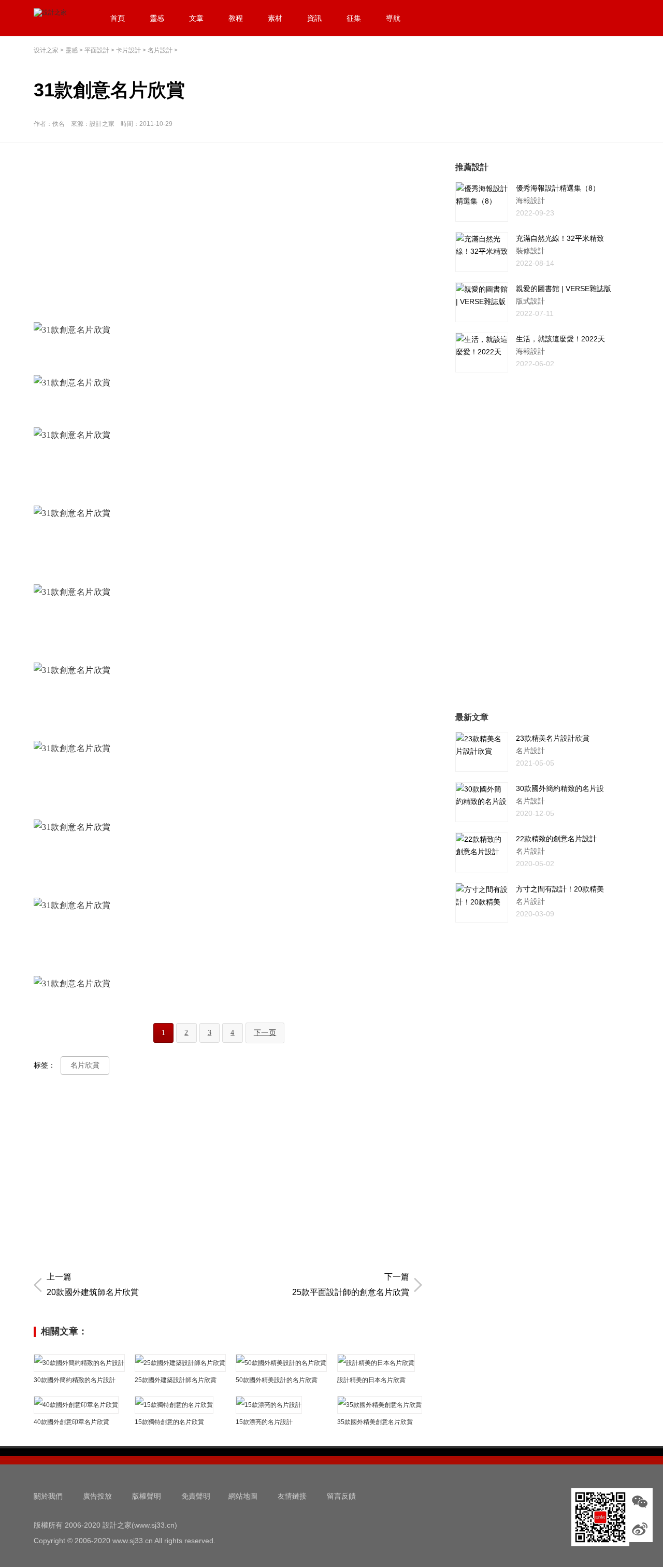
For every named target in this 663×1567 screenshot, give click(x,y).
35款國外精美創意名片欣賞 (375, 1422)
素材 (275, 18)
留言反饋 (341, 1496)
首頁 (117, 18)
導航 (393, 18)
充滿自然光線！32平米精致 (560, 238)
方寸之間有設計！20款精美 (560, 889)
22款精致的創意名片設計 (556, 839)
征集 (354, 18)
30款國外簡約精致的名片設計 (75, 1380)
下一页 (265, 1033)
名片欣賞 (84, 1065)
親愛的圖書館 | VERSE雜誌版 (563, 288)
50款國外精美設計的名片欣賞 (277, 1380)
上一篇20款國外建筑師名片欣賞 (93, 1284)
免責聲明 (195, 1496)
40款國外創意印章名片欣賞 (71, 1422)
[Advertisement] (230, 233)
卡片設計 (128, 50)
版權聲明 (146, 1496)
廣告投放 (97, 1496)
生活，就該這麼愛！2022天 (560, 339)
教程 (235, 18)
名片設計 (160, 50)
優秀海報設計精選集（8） (558, 188)
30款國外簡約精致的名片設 (560, 788)
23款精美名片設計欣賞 (552, 738)
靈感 (157, 18)
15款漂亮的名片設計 (264, 1422)
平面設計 (96, 50)
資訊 (314, 18)
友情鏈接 (292, 1496)
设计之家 (46, 50)
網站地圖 (242, 1496)
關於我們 (48, 1496)
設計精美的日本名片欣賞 (371, 1380)
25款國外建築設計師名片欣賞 (176, 1380)
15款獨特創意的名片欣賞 (169, 1422)
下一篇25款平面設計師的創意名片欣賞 (350, 1284)
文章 (196, 18)
